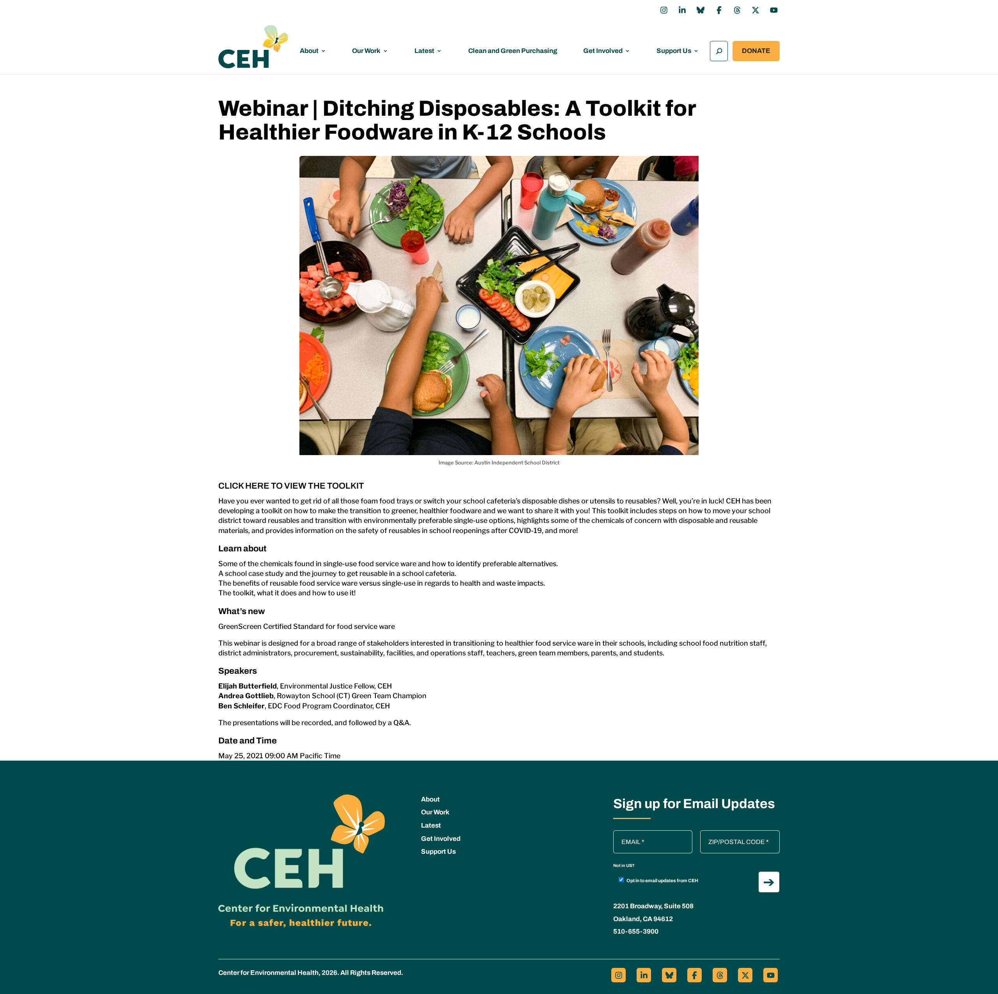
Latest (424, 51)
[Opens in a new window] (664, 10)
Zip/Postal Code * (727, 834)
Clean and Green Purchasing (512, 51)
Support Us (673, 51)
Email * (627, 834)
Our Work (366, 51)
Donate (756, 51)
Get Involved (603, 51)
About (309, 51)
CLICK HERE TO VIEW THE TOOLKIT (291, 486)
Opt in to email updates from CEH (662, 880)
